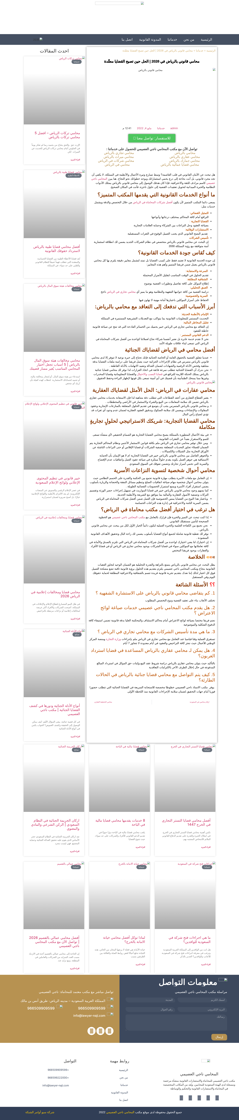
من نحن (189, 39)
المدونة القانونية (150, 39)
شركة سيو (48, 1112)
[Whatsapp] (190, 1098)
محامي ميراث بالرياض (119, 157)
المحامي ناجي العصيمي (120, 1112)
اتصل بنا (127, 39)
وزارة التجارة (113, 639)
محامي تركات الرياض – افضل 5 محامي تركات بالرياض (57, 135)
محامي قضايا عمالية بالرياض (180, 164)
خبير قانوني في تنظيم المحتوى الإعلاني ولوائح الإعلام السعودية (57, 480)
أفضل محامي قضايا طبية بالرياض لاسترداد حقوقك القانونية (56, 249)
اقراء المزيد (75, 159)
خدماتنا (172, 39)
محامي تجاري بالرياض (119, 153)
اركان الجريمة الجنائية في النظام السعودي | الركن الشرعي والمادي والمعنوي (55, 824)
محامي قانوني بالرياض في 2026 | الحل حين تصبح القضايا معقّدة (151, 61)
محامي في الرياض (117, 164)
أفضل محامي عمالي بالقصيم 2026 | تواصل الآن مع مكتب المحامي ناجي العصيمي (54, 942)
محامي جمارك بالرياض (184, 161)
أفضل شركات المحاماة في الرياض (153, 202)
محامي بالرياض (185, 153)
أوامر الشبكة (33, 1112)
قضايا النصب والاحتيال (149, 374)
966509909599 (91, 1008)
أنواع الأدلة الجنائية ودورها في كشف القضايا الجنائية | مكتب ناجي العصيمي (54, 710)
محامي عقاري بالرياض (185, 157)
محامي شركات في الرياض (116, 161)
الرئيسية (206, 39)
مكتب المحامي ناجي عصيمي (128, 517)
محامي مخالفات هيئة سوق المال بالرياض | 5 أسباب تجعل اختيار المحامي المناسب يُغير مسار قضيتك (55, 364)
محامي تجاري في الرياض (121, 291)
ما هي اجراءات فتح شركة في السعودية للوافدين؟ (190, 939)
